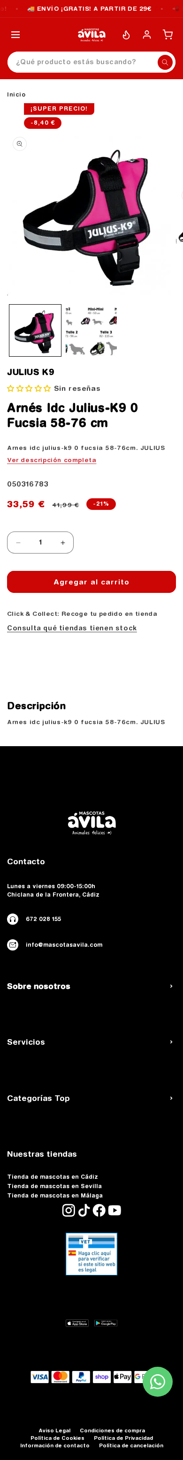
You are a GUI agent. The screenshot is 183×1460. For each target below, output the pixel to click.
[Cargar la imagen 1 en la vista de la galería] (35, 330)
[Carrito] (167, 35)
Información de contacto (55, 1445)
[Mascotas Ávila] (91, 34)
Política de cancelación (131, 1445)
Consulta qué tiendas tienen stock (72, 628)
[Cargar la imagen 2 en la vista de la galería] (91, 330)
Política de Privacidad (123, 1438)
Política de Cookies (57, 1438)
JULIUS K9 (30, 372)
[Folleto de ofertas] (126, 35)
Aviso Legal (54, 1430)
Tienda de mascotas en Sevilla (54, 1186)
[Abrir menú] (15, 35)
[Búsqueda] (165, 62)
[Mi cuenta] (147, 35)
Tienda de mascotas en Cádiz (52, 1177)
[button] (30, 388)
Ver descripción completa (51, 460)
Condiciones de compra (112, 1430)
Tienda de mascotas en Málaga (55, 1195)
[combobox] (91, 62)
